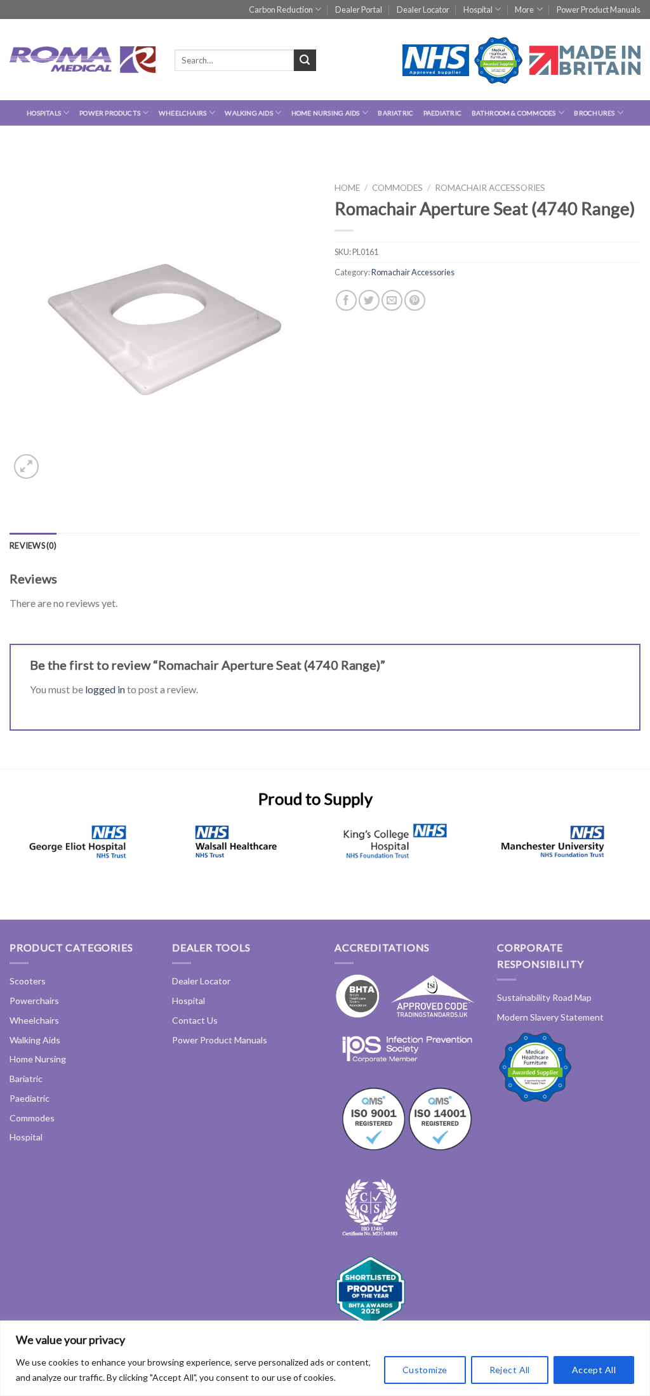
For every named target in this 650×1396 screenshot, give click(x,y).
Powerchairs (34, 1000)
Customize (425, 1369)
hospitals (44, 113)
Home (347, 188)
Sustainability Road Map (544, 997)
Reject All (509, 1369)
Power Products (109, 113)
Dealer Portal (358, 9)
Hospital (478, 9)
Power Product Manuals (598, 9)
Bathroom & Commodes (514, 113)
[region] (325, 1358)
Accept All (594, 1369)
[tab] (33, 545)
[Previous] (28, 857)
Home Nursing (38, 1059)
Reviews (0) (33, 545)
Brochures (594, 113)
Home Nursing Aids (325, 113)
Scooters (28, 980)
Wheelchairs (182, 113)
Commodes (397, 188)
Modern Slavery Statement (550, 1017)
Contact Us (195, 1020)
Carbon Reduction (281, 9)
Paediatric (442, 113)
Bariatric (395, 113)
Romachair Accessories (490, 188)
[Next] (602, 857)
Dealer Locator (423, 9)
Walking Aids (249, 113)
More (524, 9)
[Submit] (304, 60)
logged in (105, 689)
